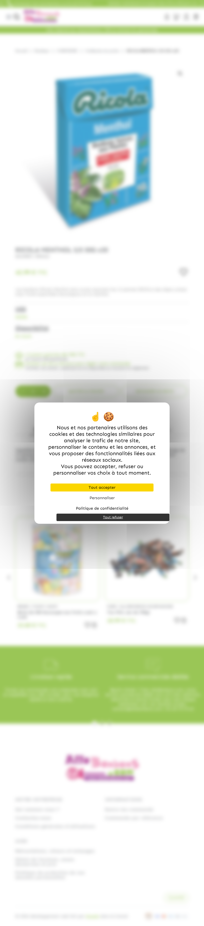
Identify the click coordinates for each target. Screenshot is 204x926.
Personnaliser (102, 497)
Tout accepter (102, 487)
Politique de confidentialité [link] (102, 508)
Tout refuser (113, 517)
